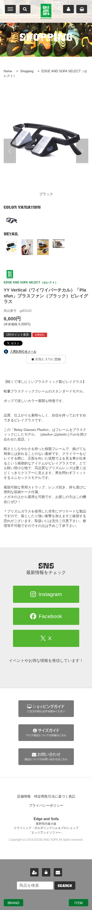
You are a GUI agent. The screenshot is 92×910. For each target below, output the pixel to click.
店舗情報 (24, 796)
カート (81, 9)
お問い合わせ (58, 872)
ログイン (46, 872)
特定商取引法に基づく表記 (54, 796)
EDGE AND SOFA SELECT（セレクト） (31, 282)
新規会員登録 (34, 872)
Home (8, 71)
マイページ (68, 9)
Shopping (26, 71)
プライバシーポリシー (46, 805)
